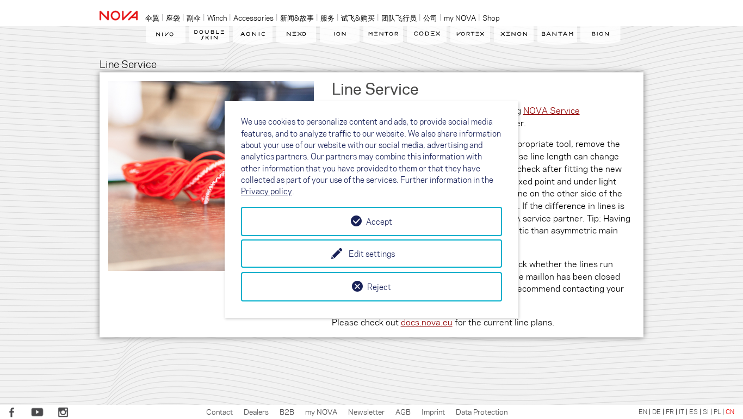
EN (643, 411)
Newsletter (366, 411)
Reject (379, 286)
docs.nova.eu (427, 322)
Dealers (256, 411)
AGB (403, 411)
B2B (287, 411)
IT (681, 411)
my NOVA (321, 411)
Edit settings (372, 253)
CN (730, 411)
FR (670, 411)
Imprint (433, 411)
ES (693, 411)
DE (656, 411)
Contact (219, 411)
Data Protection (481, 411)
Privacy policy (266, 191)
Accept (379, 221)
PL (717, 411)
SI (706, 411)
